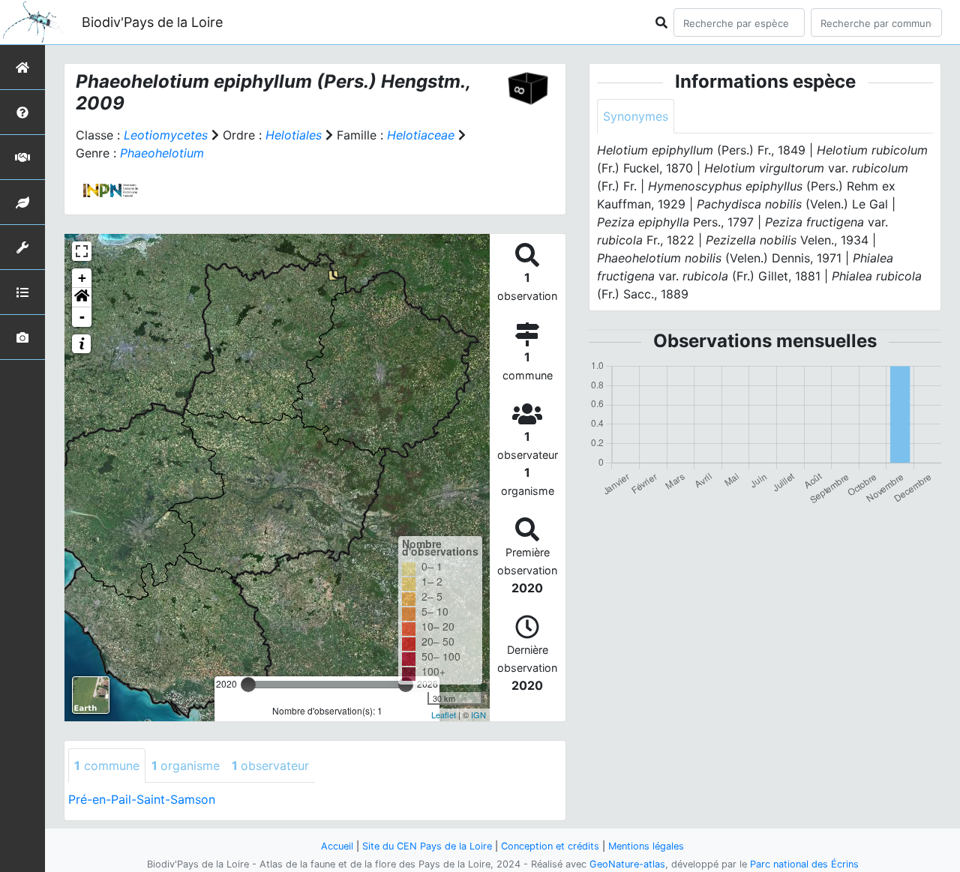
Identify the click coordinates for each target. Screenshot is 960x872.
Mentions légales (646, 846)
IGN (478, 715)
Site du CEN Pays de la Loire (427, 846)
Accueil (337, 846)
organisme (186, 765)
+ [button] (82, 278)
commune (107, 765)
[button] (82, 297)
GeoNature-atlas (627, 864)
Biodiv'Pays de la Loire (152, 22)
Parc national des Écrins (804, 864)
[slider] (248, 684)
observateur (270, 765)
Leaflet (443, 715)
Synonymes (635, 116)
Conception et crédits (550, 846)
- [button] (82, 317)
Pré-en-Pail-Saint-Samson (141, 799)
